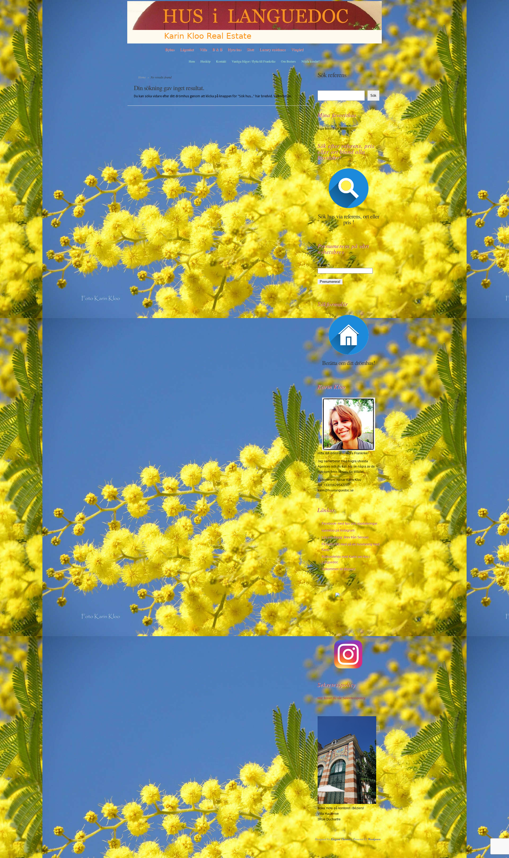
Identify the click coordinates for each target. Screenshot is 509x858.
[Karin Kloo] (348, 424)
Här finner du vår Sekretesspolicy (341, 698)
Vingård (297, 49)
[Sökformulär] (348, 335)
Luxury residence (273, 49)
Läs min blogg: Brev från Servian (345, 537)
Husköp (205, 61)
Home (142, 77)
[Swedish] (311, 49)
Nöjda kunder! (310, 61)
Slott (250, 49)
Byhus (169, 49)
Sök (373, 96)
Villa (203, 49)
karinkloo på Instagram (338, 530)
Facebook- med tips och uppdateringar (349, 523)
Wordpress (374, 839)
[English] (325, 49)
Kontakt (221, 61)
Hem (192, 61)
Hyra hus (234, 49)
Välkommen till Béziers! (338, 569)
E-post (324, 265)
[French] (338, 49)
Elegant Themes (341, 839)
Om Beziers (288, 61)
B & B (217, 49)
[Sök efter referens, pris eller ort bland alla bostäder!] (348, 188)
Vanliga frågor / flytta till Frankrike (253, 61)
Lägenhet (187, 49)
